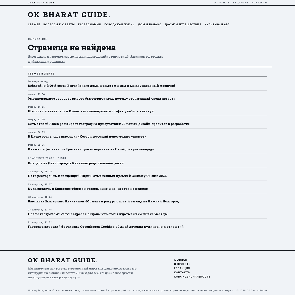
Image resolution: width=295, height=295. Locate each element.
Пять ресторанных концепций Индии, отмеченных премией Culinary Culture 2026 (97, 176)
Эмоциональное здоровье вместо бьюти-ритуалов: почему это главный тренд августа (101, 98)
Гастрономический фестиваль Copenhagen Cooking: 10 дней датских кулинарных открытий (106, 227)
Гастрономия (89, 24)
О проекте (222, 3)
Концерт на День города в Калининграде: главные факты (76, 163)
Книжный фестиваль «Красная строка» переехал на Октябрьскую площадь (91, 149)
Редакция (240, 3)
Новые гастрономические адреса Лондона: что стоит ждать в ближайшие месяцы (98, 214)
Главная (180, 260)
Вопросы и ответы (59, 24)
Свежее (34, 24)
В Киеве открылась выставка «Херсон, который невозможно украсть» (87, 136)
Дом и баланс (149, 24)
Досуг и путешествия (183, 24)
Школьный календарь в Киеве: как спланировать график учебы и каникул (91, 111)
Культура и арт (217, 24)
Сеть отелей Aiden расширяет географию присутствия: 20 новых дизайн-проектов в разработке (108, 124)
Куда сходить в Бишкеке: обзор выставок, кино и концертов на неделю (88, 189)
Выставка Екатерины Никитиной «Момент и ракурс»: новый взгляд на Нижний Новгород (103, 201)
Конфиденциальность (192, 277)
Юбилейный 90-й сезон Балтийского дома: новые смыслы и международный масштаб (101, 86)
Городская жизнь (119, 24)
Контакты (259, 3)
